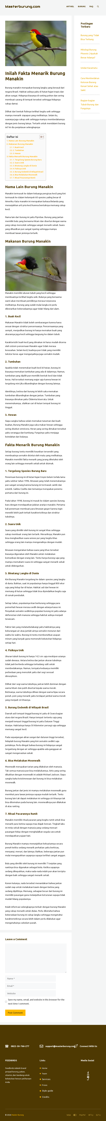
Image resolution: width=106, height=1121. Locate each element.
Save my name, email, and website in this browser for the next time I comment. (36, 1001)
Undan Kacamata (89, 68)
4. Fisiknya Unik (19, 169)
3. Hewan (17, 153)
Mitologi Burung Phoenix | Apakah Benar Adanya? (89, 53)
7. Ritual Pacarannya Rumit (24, 178)
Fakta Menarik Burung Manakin (23, 156)
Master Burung (18, 1115)
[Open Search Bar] (98, 6)
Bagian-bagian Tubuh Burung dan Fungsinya (90, 104)
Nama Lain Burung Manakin (21, 141)
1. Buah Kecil (18, 147)
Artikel (70, 6)
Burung (82, 6)
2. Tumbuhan (18, 150)
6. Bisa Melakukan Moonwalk (25, 175)
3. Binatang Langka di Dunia (25, 166)
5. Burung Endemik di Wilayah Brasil (28, 172)
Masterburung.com (22, 6)
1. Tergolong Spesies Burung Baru (27, 160)
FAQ (91, 6)
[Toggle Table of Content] (40, 137)
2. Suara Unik (18, 163)
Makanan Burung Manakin (21, 144)
